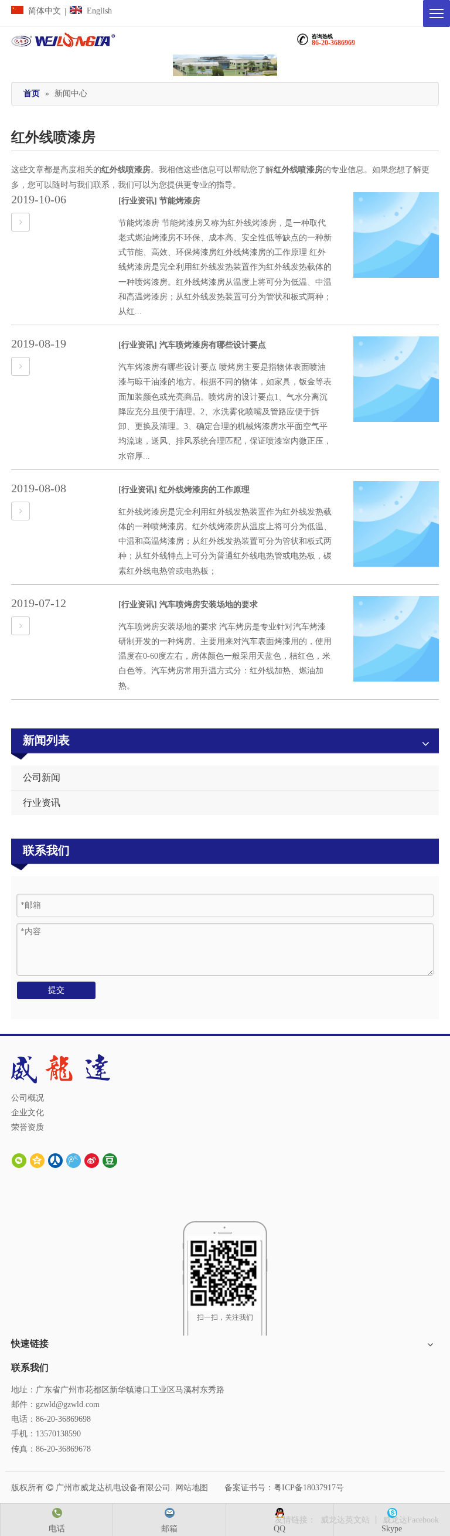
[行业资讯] (137, 200)
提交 (56, 990)
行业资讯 (41, 803)
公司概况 (27, 1098)
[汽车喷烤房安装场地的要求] (20, 626)
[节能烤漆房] (20, 222)
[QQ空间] (37, 1160)
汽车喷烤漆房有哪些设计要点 (212, 344)
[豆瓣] (110, 1160)
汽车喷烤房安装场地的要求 (208, 604)
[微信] (19, 1160)
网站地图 (191, 1487)
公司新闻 (41, 777)
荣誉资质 (27, 1127)
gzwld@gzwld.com (68, 1404)
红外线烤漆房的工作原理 (204, 489)
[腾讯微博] (73, 1160)
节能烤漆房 (179, 200)
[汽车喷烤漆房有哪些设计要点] (20, 366)
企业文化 (27, 1112)
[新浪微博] (91, 1160)
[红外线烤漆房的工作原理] (20, 511)
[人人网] (55, 1160)
